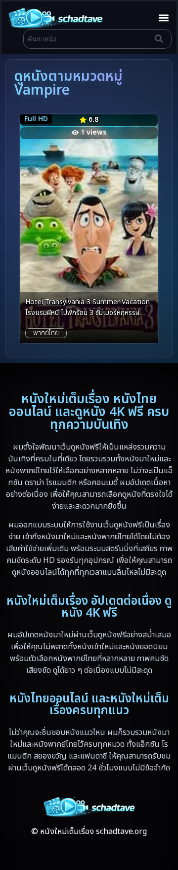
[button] (163, 17)
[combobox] (87, 39)
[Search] (161, 39)
